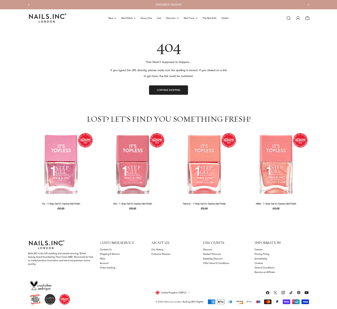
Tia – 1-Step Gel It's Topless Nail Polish (61, 203)
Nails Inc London (173, 301)
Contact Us (106, 249)
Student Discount (212, 254)
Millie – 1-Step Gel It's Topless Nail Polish (276, 203)
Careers (259, 249)
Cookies (259, 263)
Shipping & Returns (110, 254)
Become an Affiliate (265, 272)
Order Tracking (107, 267)
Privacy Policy (262, 254)
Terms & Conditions (264, 267)
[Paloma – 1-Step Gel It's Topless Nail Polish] (204, 164)
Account (104, 263)
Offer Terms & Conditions (216, 263)
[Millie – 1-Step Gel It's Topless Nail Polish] (276, 164)
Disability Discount (213, 258)
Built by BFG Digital (193, 301)
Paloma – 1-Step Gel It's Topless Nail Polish (204, 203)
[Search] (289, 18)
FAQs (102, 258)
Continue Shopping (168, 90)
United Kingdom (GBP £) (173, 292)
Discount (207, 249)
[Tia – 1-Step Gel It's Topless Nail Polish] (61, 164)
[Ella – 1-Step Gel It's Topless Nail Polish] (133, 164)
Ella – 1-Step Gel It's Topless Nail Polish (132, 203)
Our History (157, 249)
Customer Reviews (160, 254)
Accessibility (261, 258)
